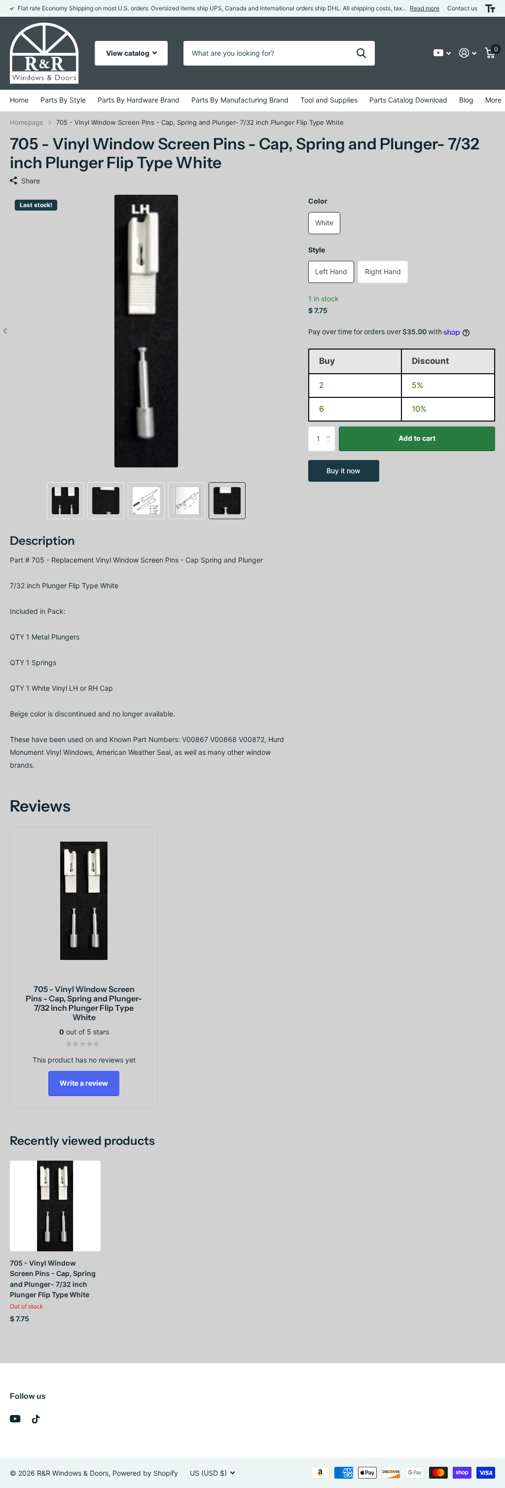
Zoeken (361, 53)
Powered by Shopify (145, 1473)
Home (19, 100)
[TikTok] (36, 1419)
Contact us (462, 8)
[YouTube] (15, 1418)
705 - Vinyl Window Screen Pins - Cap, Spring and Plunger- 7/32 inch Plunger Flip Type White (53, 1279)
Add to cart (416, 438)
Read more (424, 8)
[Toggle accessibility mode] (490, 8)
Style (316, 250)
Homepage (26, 122)
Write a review (84, 1083)
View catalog (128, 53)
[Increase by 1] (331, 430)
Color (317, 201)
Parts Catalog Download (408, 100)
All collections (63, 100)
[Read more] (442, 53)
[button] (5, 331)
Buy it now (343, 470)
